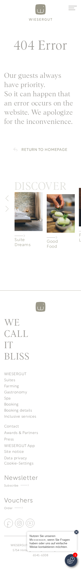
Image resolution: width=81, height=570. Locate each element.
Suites (9, 379)
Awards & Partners (21, 432)
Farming (11, 385)
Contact (11, 425)
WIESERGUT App (19, 445)
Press (9, 438)
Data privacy (15, 457)
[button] (7, 198)
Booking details (18, 409)
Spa (7, 397)
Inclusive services (20, 416)
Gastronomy (15, 391)
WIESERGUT (15, 373)
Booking (11, 403)
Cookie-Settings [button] (19, 462)
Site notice (14, 451)
